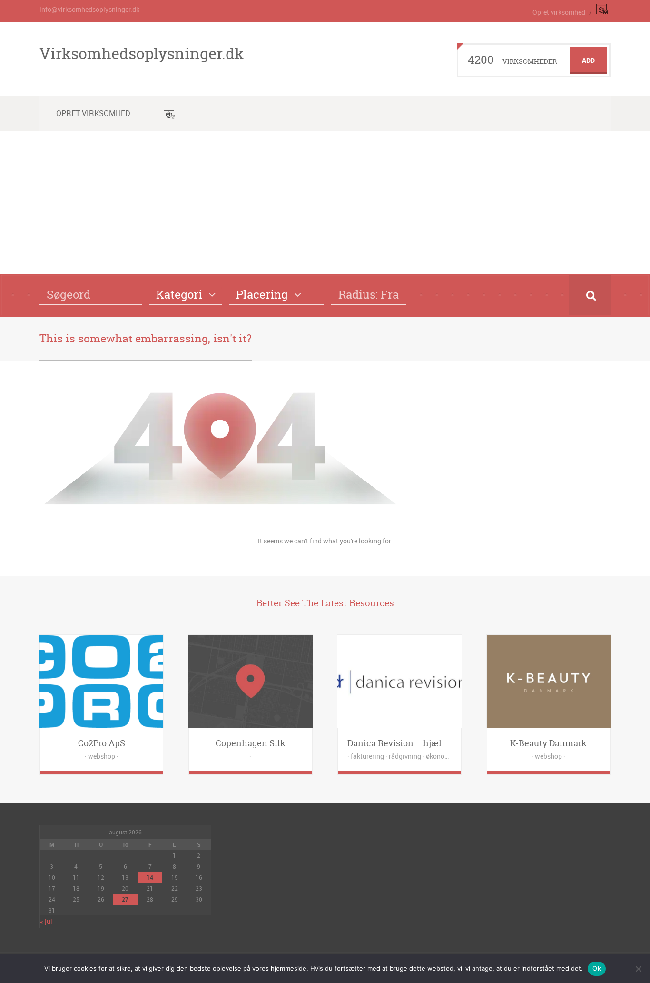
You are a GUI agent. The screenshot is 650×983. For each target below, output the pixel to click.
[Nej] (638, 968)
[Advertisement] (325, 202)
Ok (596, 968)
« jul (46, 921)
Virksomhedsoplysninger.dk (141, 53)
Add (588, 60)
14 (150, 877)
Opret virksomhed (558, 12)
